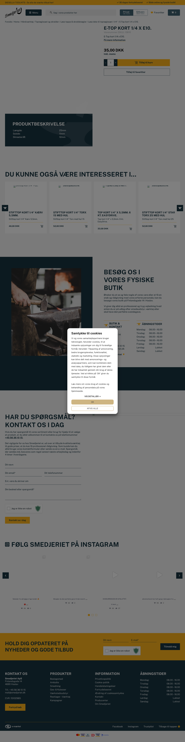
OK (92, 402)
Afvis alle (92, 408)
